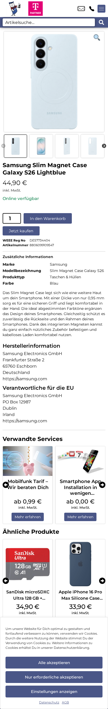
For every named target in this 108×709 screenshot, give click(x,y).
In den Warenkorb (48, 218)
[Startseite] (14, 8)
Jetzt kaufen (21, 230)
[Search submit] (101, 22)
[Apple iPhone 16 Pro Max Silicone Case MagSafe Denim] (80, 564)
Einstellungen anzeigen (54, 691)
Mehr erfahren (28, 517)
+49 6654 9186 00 (92, 9)
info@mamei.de (81, 9)
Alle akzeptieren (54, 662)
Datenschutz (49, 702)
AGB (65, 702)
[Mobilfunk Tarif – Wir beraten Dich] (27, 461)
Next (104, 146)
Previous (3, 146)
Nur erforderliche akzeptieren (54, 677)
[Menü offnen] (101, 9)
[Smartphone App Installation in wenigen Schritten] (80, 461)
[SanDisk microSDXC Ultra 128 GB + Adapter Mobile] (28, 564)
